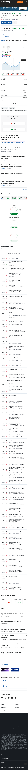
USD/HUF (4, 599)
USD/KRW (15, 599)
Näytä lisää (14, 103)
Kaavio (8, 40)
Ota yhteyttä (17, 710)
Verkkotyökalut (4, 710)
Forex (2, 5)
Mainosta (17, 707)
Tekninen (25, 40)
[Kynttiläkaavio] (2, 47)
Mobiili (2, 704)
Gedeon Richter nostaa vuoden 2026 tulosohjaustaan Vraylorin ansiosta (10, 148)
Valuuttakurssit (8, 5)
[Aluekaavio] (4, 47)
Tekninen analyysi (6, 194)
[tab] (7, 198)
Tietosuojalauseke (4, 758)
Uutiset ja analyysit (16, 40)
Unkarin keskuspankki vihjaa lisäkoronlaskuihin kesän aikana (13, 157)
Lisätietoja (17, 704)
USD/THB (25, 599)
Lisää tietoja (7, 36)
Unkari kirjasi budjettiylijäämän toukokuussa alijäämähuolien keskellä (12, 182)
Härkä (15, 129)
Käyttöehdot (3, 754)
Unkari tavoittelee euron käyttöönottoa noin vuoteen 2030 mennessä (12, 174)
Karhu (15, 123)
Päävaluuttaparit (17, 5)
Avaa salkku (3, 707)
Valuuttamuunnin (19, 43)
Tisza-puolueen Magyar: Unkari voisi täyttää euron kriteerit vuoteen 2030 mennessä (12, 165)
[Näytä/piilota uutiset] (9, 47)
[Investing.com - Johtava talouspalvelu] (7, 2)
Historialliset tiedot (11, 43)
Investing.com (3, 160)
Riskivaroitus (3, 762)
